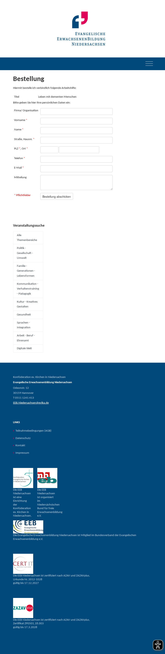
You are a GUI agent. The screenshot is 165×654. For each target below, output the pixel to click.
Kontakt (20, 445)
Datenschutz (23, 438)
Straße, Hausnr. (24, 139)
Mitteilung (20, 177)
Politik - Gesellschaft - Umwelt (25, 253)
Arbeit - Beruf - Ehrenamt (26, 338)
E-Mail (19, 167)
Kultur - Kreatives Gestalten (27, 304)
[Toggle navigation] (149, 64)
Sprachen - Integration (23, 325)
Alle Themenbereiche (27, 238)
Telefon (19, 158)
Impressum (22, 452)
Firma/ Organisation (26, 110)
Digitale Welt (24, 348)
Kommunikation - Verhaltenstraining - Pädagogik (28, 288)
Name (18, 129)
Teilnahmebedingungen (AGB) (33, 430)
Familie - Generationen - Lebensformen (26, 270)
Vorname (20, 120)
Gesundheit (24, 314)
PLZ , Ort (21, 148)
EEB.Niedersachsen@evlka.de (31, 402)
